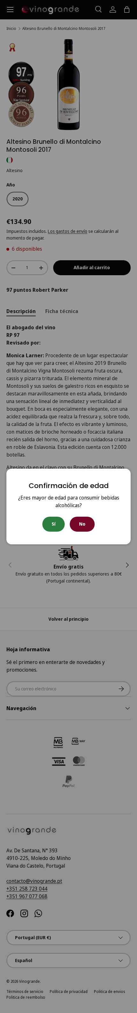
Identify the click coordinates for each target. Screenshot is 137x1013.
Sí (53, 524)
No (82, 524)
